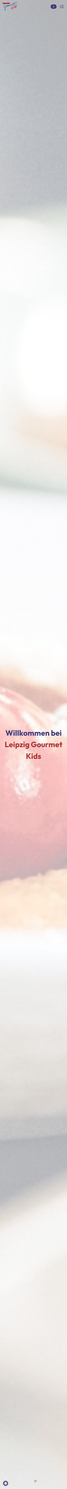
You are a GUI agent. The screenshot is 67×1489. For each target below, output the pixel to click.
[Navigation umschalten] (62, 6)
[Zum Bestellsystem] (54, 6)
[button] (5, 1483)
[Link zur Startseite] (10, 7)
